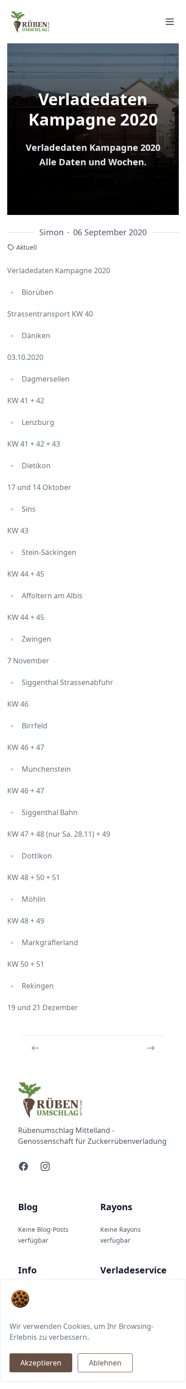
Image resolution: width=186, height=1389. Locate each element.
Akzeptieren (40, 1363)
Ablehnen (105, 1363)
